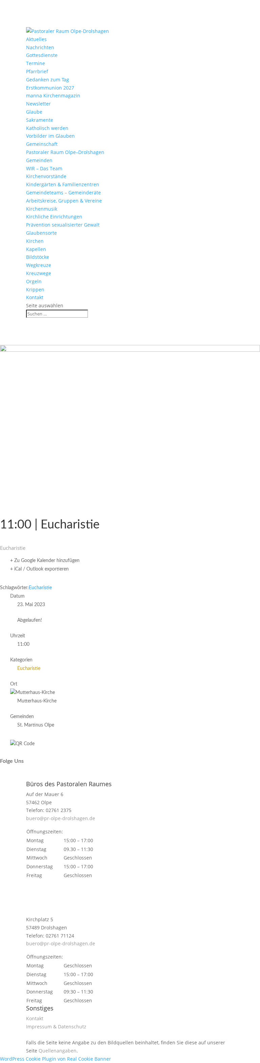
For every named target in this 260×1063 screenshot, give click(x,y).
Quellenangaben (58, 1050)
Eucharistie (40, 587)
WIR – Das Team (44, 168)
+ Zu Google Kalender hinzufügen (45, 560)
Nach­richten (40, 47)
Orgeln (34, 281)
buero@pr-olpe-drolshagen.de (60, 818)
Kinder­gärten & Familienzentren (62, 184)
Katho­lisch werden (47, 128)
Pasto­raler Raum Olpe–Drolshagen (65, 152)
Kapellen (36, 249)
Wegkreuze (38, 265)
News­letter (38, 103)
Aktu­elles (36, 39)
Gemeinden (39, 160)
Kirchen (35, 241)
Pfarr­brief (37, 71)
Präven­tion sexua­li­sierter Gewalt (63, 224)
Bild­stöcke (37, 257)
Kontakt (34, 297)
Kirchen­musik (41, 209)
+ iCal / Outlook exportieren (39, 569)
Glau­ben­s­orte (41, 233)
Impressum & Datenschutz (56, 1026)
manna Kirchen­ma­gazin (53, 95)
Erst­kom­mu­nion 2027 (50, 87)
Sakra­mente (39, 120)
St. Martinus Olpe (35, 725)
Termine (35, 63)
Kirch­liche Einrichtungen (54, 216)
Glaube (34, 112)
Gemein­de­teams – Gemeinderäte (63, 192)
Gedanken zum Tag (47, 79)
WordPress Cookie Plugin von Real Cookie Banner (55, 1059)
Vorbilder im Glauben (50, 136)
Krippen (35, 289)
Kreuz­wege (38, 273)
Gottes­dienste (42, 55)
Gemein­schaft (42, 144)
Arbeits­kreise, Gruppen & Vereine (64, 200)
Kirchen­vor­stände (46, 176)
